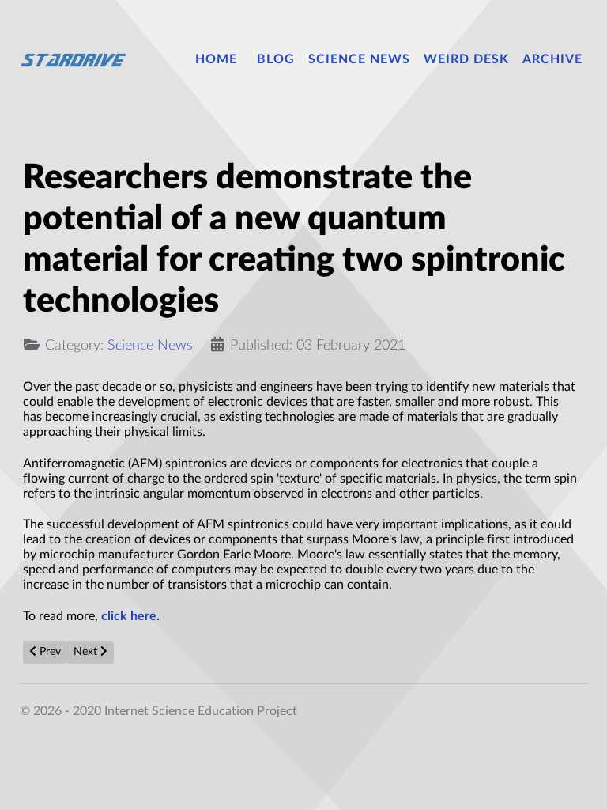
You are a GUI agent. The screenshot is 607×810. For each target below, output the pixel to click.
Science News (150, 345)
